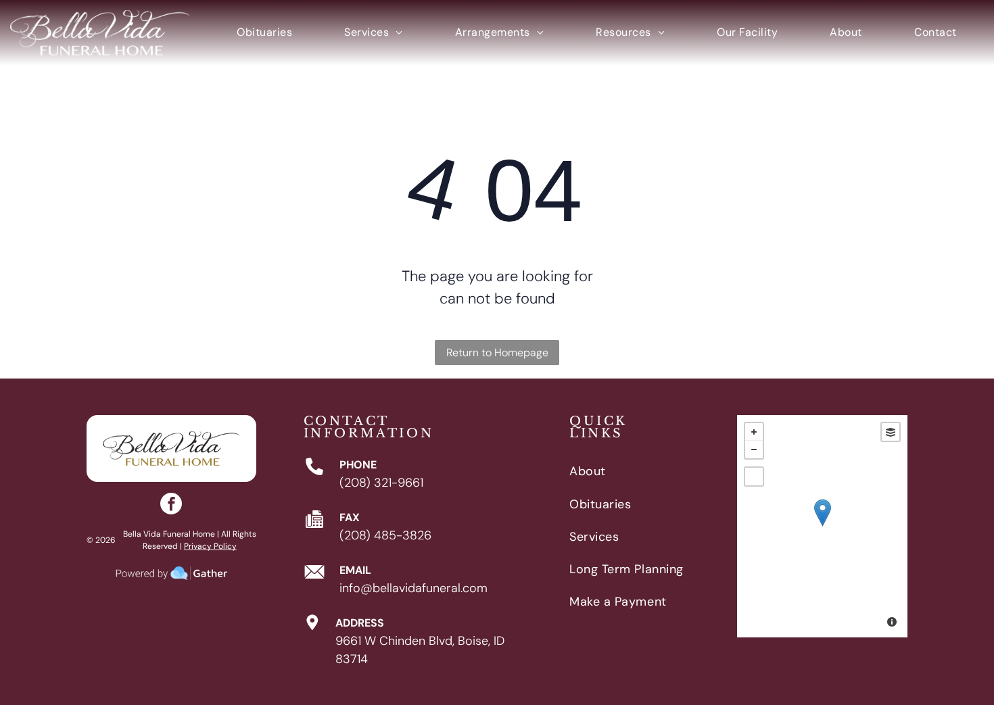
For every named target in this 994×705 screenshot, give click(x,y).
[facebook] (171, 505)
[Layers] (890, 432)
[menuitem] (264, 33)
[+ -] (822, 526)
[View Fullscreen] (754, 476)
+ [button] (754, 432)
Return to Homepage (497, 352)
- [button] (754, 449)
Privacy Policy (210, 546)
